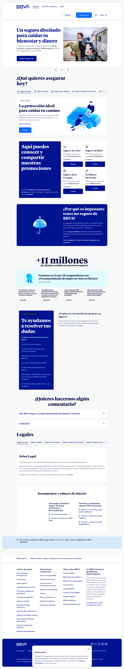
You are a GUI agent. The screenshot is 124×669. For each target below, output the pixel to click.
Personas (36, 6)
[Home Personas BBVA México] (23, 7)
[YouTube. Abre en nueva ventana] (106, 644)
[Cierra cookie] (88, 649)
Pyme (62, 6)
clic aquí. (70, 475)
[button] (67, 15)
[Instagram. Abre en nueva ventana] (99, 644)
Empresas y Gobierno (49, 6)
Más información (25, 124)
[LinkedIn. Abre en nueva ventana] (102, 644)
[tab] (24, 91)
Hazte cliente (84, 15)
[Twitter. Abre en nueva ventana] (95, 644)
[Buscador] (96, 15)
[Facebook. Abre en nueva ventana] (92, 644)
